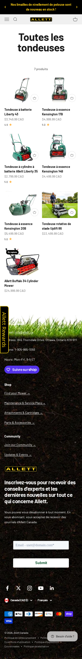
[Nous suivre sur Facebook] (7, 588)
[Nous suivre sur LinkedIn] (52, 588)
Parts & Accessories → (19, 422)
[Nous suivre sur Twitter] (18, 588)
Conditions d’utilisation (17, 641)
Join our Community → (20, 445)
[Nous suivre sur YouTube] (41, 588)
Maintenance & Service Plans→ (24, 403)
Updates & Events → (18, 454)
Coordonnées (11, 646)
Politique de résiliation (36, 646)
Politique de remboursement (20, 637)
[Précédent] (5, 7)
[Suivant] (77, 7)
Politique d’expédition (47, 641)
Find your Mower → (17, 393)
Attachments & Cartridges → (23, 412)
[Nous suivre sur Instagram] (30, 588)
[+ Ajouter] (34, 98)
